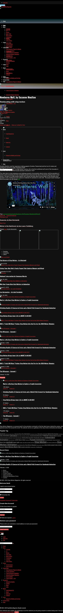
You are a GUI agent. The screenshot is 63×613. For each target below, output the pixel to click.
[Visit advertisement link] (10, 249)
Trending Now (39, 447)
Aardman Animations (10, 434)
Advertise (8, 73)
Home (4, 21)
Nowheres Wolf (20, 214)
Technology (8, 37)
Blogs (7, 121)
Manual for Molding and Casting (13, 78)
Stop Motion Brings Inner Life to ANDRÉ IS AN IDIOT (16, 316)
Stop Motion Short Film (13, 447)
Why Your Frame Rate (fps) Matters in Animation (15, 284)
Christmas (61, 434)
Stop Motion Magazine (31, 445)
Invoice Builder (9, 56)
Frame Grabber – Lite (11, 103)
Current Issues (9, 44)
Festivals (8, 30)
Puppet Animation (37, 440)
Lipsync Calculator (10, 51)
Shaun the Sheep (56, 440)
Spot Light (16, 442)
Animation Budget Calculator (12, 95)
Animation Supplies (10, 112)
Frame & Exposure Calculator (12, 90)
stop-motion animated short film (28, 442)
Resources (5, 59)
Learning (8, 39)
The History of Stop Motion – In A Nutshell (13, 260)
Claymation (13, 436)
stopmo (10, 110)
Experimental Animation (36, 435)
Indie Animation (12, 440)
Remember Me (6, 495)
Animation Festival (33, 434)
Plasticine (27, 440)
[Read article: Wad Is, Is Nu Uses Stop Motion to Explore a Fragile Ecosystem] (33, 380)
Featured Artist (53, 435)
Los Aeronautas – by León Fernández (11, 292)
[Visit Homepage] (5, 7)
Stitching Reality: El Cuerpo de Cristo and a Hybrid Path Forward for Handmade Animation (28, 308)
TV (6, 30)
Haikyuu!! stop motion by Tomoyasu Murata (13, 276)
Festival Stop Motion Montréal (6, 437)
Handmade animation (39, 437)
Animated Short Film (19, 434)
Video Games (9, 60)
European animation (26, 435)
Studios (8, 116)
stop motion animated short (52, 442)
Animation (27, 434)
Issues (4, 64)
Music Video (22, 440)
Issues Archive (9, 46)
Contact (8, 74)
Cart (4, 540)
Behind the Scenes (53, 434)
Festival (59, 435)
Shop (4, 164)
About (4, 68)
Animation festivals (42, 434)
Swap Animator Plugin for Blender (13, 82)
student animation (25, 447)
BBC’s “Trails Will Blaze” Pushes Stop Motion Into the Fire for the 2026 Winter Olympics (27, 324)
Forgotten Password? (6, 500)
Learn (4, 76)
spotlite (21, 442)
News (4, 27)
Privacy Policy (6, 80)
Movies (7, 32)
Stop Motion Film (21, 445)
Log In (13, 517)
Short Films (8, 43)
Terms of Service (7, 474)
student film (33, 447)
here (19, 179)
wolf (39, 214)
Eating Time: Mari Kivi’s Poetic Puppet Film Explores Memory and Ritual (22, 268)
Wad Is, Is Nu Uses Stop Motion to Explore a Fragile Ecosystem (19, 300)
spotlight (9, 442)
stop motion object (40, 445)
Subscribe (5, 2)
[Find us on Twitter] (0, 8)
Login (4, 537)
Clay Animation (4, 435)
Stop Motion (40, 442)
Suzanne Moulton (29, 214)
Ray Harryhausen (48, 440)
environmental (7, 214)
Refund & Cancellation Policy (11, 476)
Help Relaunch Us (10, 69)
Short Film (3, 442)
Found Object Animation (17, 437)
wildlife (36, 214)
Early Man (19, 435)
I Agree (16, 612)
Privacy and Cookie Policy (7, 612)
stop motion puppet (49, 445)
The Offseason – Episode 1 (8, 332)
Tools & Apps (6, 77)
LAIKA (16, 440)
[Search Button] (13, 543)
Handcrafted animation (27, 437)
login (5, 229)
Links (7, 66)
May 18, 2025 (3, 111)
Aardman (2, 434)
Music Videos (9, 47)
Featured (45, 436)
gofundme (13, 214)
